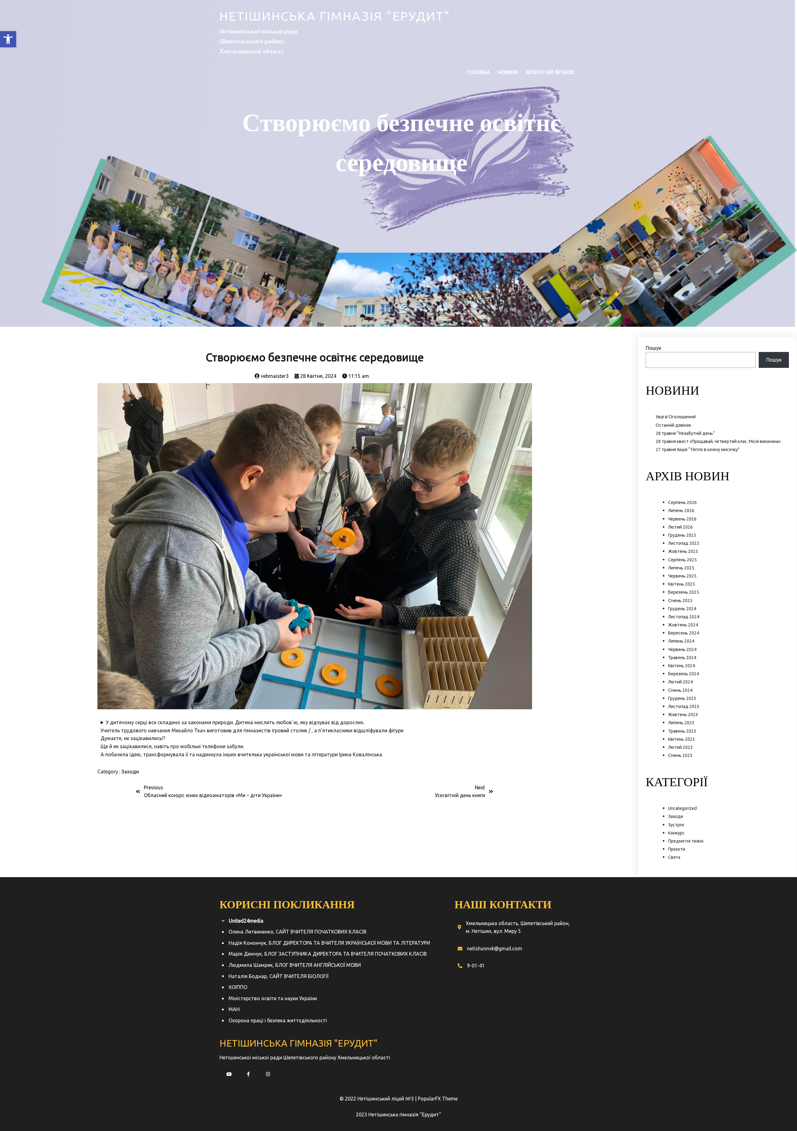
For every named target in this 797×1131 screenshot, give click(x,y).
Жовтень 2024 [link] (683, 624)
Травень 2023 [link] (682, 731)
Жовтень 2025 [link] (683, 551)
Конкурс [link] (676, 832)
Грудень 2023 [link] (682, 698)
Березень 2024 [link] (683, 673)
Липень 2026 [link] (681, 510)
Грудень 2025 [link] (682, 535)
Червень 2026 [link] (682, 518)
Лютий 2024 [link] (680, 681)
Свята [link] (674, 857)
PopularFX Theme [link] (438, 1098)
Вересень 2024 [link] (683, 632)
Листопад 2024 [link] (683, 616)
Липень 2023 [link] (681, 722)
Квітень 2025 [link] (681, 584)
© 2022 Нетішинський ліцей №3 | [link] (379, 1098)
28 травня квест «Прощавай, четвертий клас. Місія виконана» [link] (718, 441)
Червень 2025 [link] (682, 575)
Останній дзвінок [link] (673, 425)
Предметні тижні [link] (685, 841)
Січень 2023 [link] (680, 755)
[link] (8, 39)
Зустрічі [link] (676, 824)
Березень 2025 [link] (683, 592)
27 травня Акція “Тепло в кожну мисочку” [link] (698, 449)
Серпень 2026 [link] (682, 502)
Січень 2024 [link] (680, 690)
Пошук (653, 348)
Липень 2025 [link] (681, 567)
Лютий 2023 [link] (680, 747)
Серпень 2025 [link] (682, 559)
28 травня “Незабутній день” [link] (685, 433)
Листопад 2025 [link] (683, 543)
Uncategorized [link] (682, 808)
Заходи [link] (130, 771)
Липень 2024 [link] (681, 641)
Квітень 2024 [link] (681, 665)
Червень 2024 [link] (682, 649)
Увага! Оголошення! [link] (676, 416)
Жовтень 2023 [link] (683, 714)
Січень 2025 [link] (680, 600)
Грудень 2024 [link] (682, 608)
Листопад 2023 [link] (683, 706)
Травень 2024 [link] (682, 657)
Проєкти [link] (676, 849)
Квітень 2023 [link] (681, 739)
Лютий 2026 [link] (680, 527)
